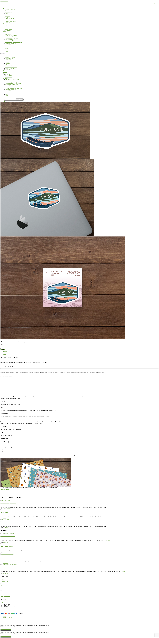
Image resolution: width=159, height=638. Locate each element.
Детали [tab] (4, 354)
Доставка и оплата (4, 581)
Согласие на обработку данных (7, 585)
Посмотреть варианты (4, 489)
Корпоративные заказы (5, 596)
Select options (5, 542)
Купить (4, 518)
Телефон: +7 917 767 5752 (5, 602)
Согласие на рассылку (5, 587)
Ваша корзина (155, 3)
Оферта (2, 579)
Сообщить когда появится (6, 629)
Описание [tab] (5, 351)
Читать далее (107, 540)
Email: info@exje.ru (4, 608)
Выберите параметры (7, 508)
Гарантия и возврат (4, 583)
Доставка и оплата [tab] (6, 352)
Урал (4, 101)
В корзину (3, 349)
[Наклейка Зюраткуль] (45, 158)
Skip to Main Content (4, 1)
